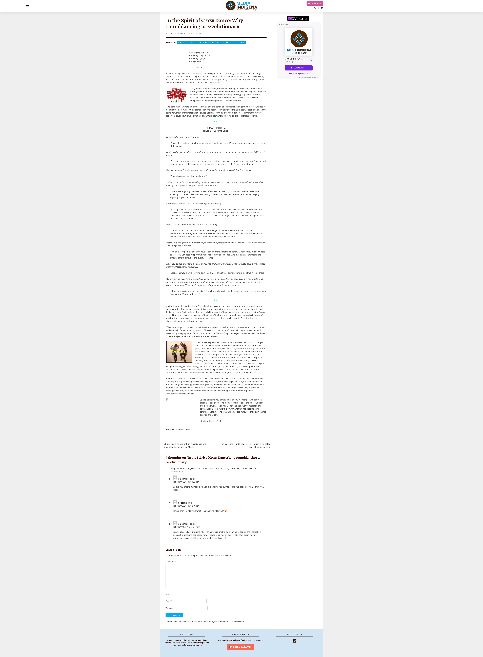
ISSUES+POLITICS (183, 429)
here (252, 372)
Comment (171, 561)
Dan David (197, 33)
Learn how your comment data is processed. (223, 621)
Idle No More (185, 42)
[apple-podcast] (298, 19)
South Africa (224, 42)
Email (169, 601)
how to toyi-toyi (254, 342)
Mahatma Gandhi (204, 42)
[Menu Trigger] (27, 5)
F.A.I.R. (218, 420)
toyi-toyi (240, 42)
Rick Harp (182, 502)
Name (169, 594)
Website (169, 608)
